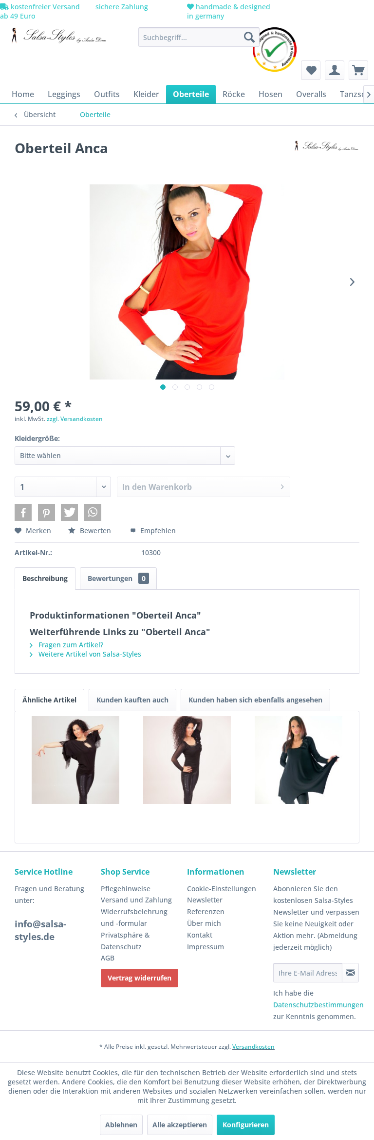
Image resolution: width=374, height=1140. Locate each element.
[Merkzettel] (310, 70)
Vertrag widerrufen (139, 977)
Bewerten (95, 530)
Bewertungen (117, 578)
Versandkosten (253, 1046)
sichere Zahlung (121, 6)
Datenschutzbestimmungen (318, 1004)
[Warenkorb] (358, 70)
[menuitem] (199, 37)
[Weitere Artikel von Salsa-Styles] (324, 157)
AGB (107, 957)
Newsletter (205, 899)
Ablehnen (121, 1124)
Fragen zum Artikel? (70, 644)
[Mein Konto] (334, 70)
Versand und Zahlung (136, 899)
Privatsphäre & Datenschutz (125, 940)
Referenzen (205, 911)
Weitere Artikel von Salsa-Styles (89, 654)
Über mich (204, 923)
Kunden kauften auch (132, 699)
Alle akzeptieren (179, 1124)
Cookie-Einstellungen (221, 888)
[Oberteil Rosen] (187, 760)
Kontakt (199, 935)
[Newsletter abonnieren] (350, 972)
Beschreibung (45, 578)
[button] (23, 512)
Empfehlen (157, 530)
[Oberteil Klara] (298, 760)
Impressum (205, 946)
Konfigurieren (246, 1124)
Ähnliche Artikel (49, 699)
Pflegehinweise (125, 888)
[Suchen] (249, 37)
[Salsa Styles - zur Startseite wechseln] (56, 39)
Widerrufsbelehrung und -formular (134, 917)
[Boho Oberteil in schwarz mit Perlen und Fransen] (75, 760)
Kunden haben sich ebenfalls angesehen (255, 699)
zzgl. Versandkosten (75, 419)
